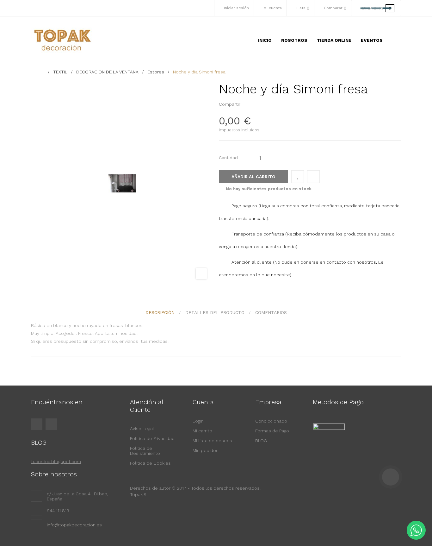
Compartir (247, 104)
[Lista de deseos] (297, 176)
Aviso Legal (142, 428)
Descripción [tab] (160, 312)
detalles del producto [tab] (214, 312)
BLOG (261, 440)
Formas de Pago (272, 430)
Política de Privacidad (152, 438)
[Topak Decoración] (62, 40)
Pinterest (257, 104)
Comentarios (271, 312)
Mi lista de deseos (212, 440)
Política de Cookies (150, 463)
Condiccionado (271, 421)
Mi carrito (202, 430)
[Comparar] (313, 176)
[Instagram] (51, 424)
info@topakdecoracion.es (74, 524)
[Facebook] (36, 424)
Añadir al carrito (253, 176)
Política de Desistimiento (145, 451)
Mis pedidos (206, 450)
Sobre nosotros (54, 474)
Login (198, 421)
